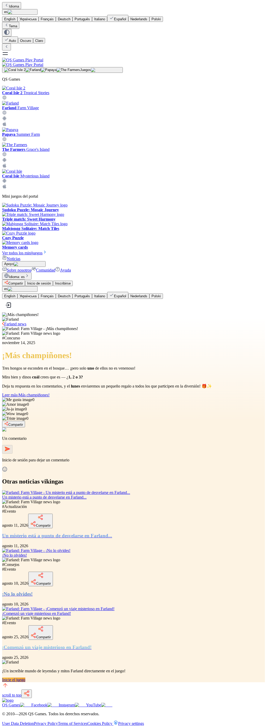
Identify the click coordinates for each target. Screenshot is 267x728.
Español (120, 19)
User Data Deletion (18, 723)
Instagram (67, 705)
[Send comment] (7, 449)
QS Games (11, 705)
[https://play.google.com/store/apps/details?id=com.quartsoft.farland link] (4, 119)
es (6, 12)
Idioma (14, 6)
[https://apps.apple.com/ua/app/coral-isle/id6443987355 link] (4, 187)
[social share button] (26, 694)
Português (82, 19)
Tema (13, 26)
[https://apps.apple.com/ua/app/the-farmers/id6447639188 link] (4, 166)
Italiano (99, 19)
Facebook (39, 705)
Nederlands (138, 19)
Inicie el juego (13, 680)
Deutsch (64, 19)
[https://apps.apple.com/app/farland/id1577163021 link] (4, 125)
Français (47, 19)
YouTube (93, 705)
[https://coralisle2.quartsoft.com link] (4, 98)
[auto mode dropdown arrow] (6, 32)
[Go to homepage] (133, 62)
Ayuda (65, 270)
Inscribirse (63, 283)
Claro (39, 41)
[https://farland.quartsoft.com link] (4, 113)
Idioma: (17, 277)
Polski (156, 19)
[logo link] (8, 700)
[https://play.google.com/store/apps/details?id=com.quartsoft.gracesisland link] (4, 161)
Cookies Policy (100, 723)
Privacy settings (131, 723)
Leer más (26, 395)
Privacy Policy (46, 723)
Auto (12, 41)
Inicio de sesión (39, 283)
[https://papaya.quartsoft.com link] (4, 140)
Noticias (13, 258)
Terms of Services (72, 723)
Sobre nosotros (19, 270)
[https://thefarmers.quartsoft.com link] (4, 155)
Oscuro (25, 41)
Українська (28, 19)
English (9, 19)
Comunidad (45, 270)
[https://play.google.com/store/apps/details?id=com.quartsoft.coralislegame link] (4, 181)
